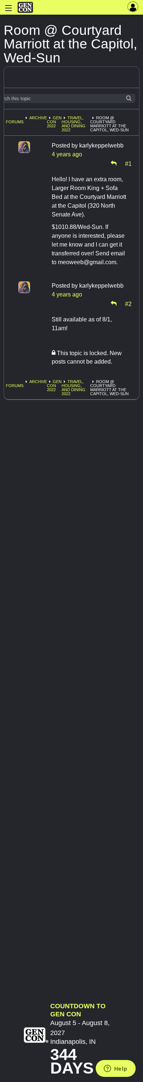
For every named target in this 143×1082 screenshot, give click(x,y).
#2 (128, 303)
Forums (14, 122)
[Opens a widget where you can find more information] (115, 1069)
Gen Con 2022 (54, 122)
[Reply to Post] (114, 163)
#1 (128, 163)
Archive (38, 118)
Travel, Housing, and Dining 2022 (73, 124)
